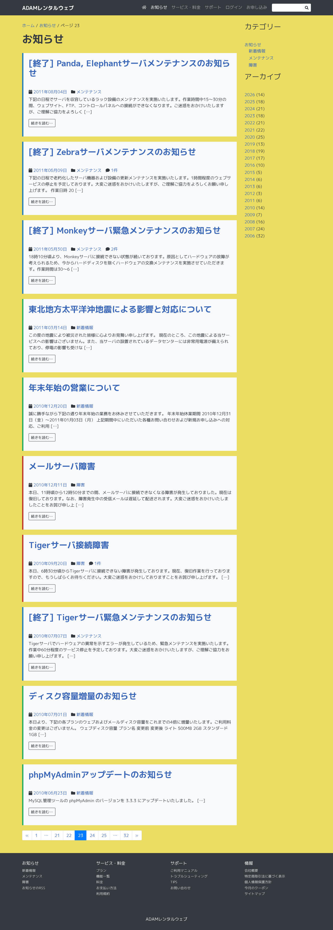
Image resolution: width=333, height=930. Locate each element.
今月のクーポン (256, 888)
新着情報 (84, 327)
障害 (80, 485)
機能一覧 (103, 876)
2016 (250, 165)
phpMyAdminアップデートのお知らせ (100, 774)
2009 (250, 215)
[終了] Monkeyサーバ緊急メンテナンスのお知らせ (125, 230)
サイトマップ (255, 893)
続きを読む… (42, 122)
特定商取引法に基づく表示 (265, 876)
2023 (250, 116)
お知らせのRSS (33, 888)
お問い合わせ (180, 888)
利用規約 (103, 893)
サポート (213, 7)
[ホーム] (144, 7)
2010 (250, 207)
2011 (250, 200)
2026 (250, 94)
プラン (101, 870)
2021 (250, 130)
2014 (250, 179)
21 (57, 835)
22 (69, 835)
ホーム (28, 25)
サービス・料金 (186, 7)
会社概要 (251, 870)
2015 (250, 172)
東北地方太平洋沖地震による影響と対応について (120, 309)
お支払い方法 (106, 888)
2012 (250, 193)
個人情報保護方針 (258, 882)
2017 (250, 158)
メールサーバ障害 (62, 466)
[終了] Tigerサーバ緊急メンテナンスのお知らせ (120, 617)
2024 (250, 109)
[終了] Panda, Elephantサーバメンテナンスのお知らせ (129, 68)
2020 (250, 137)
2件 (114, 249)
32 (126, 835)
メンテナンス (88, 92)
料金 (99, 882)
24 (92, 835)
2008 (250, 222)
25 (104, 835)
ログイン (234, 7)
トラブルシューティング (189, 876)
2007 (250, 229)
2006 (250, 236)
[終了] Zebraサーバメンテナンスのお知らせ (112, 152)
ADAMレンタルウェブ (48, 7)
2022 (250, 123)
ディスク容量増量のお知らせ (83, 696)
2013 (250, 186)
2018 (250, 151)
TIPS (173, 882)
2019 (250, 144)
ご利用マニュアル (183, 870)
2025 (250, 102)
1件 (114, 170)
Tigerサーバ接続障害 (69, 545)
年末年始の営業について (74, 387)
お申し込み (256, 7)
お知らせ (159, 7)
